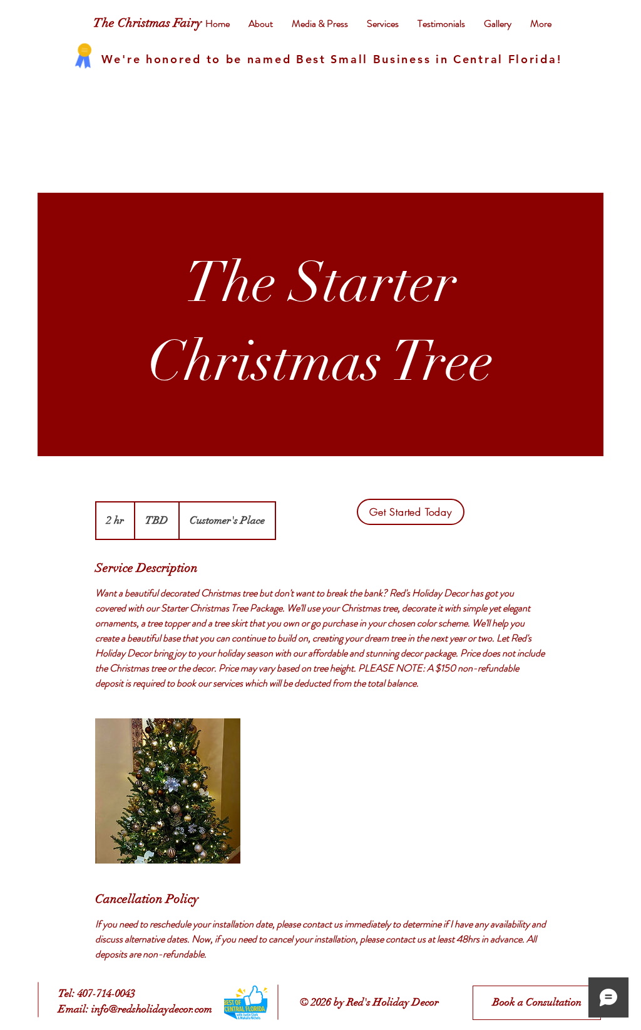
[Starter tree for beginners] (167, 791)
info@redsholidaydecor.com (151, 1009)
